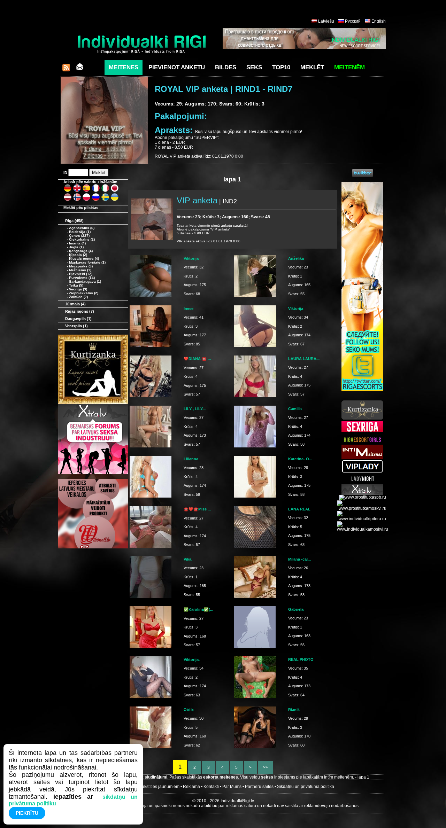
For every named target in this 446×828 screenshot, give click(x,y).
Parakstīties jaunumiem (157, 786)
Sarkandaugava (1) (85, 281)
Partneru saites (259, 786)
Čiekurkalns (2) (82, 239)
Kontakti (211, 786)
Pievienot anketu (176, 67)
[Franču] (96, 191)
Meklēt (312, 67)
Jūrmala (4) (75, 304)
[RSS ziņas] (66, 69)
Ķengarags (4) (81, 251)
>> (265, 767)
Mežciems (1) (80, 270)
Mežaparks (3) (81, 266)
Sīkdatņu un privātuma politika (305, 786)
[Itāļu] (105, 191)
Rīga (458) (74, 221)
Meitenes (123, 67)
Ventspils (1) (76, 326)
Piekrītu (27, 813)
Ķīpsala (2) (78, 255)
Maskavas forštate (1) (87, 262)
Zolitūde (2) (78, 297)
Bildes (225, 67)
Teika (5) (76, 285)
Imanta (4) (77, 243)
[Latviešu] (67, 200)
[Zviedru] (105, 200)
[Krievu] (96, 200)
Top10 (281, 67)
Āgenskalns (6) (81, 228)
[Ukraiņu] (114, 200)
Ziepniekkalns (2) (83, 293)
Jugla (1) (76, 247)
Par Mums (231, 786)
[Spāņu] (86, 191)
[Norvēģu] (77, 200)
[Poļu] (86, 200)
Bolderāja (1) (80, 232)
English (378, 21)
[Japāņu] (114, 191)
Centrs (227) (79, 235)
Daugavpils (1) (78, 319)
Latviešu (326, 21)
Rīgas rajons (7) (79, 311)
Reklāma (191, 786)
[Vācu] (67, 191)
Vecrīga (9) (78, 289)
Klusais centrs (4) (84, 258)
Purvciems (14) (82, 278)
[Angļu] (77, 191)
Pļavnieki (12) (80, 274)
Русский (353, 21)
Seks (254, 67)
